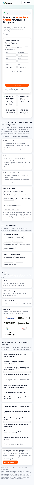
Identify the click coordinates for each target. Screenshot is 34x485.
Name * (7, 52)
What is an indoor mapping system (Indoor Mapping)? (15, 355)
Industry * (19, 64)
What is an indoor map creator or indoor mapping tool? (16, 425)
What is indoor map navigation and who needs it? (16, 380)
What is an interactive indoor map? (15, 392)
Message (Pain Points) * (17, 71)
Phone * (7, 58)
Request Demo (17, 85)
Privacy (22, 91)
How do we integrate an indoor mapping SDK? (17, 412)
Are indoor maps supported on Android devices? (16, 438)
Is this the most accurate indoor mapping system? (14, 362)
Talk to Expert (26, 2)
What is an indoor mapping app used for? (17, 374)
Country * (7, 64)
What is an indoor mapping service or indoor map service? (16, 432)
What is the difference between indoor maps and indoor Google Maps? (16, 386)
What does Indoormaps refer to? (14, 444)
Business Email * (21, 52)
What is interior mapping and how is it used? (16, 418)
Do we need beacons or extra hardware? (16, 406)
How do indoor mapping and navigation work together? (16, 368)
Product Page (4, 469)
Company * (20, 58)
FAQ (27, 467)
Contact (24, 467)
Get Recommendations (10, 462)
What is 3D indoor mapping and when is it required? (16, 398)
